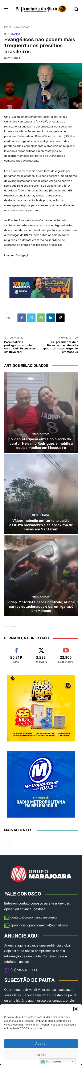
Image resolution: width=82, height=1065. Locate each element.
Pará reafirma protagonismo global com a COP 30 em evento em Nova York (21, 346)
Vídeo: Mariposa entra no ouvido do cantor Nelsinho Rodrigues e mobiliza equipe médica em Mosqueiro (41, 443)
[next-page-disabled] (13, 843)
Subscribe (65, 648)
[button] (76, 1009)
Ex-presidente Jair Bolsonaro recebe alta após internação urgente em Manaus (60, 346)
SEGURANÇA (21, 26)
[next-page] (13, 624)
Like (16, 648)
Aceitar (41, 1044)
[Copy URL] (60, 317)
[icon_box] (30, 918)
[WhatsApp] (41, 317)
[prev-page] (6, 624)
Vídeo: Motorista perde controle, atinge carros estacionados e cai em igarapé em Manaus (41, 606)
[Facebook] (21, 317)
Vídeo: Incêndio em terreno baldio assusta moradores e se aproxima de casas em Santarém (41, 524)
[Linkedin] (50, 317)
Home (8, 26)
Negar (41, 1055)
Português (53, 1061)
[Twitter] (31, 317)
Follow (41, 648)
